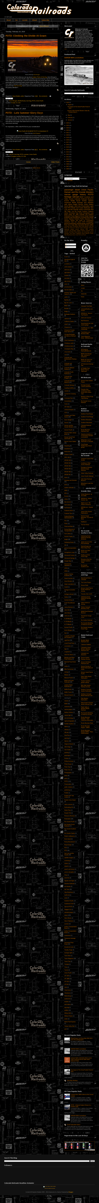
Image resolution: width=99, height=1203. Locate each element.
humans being (68, 600)
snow (92, 230)
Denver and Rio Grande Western (78, 192)
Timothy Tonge (68, 950)
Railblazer (84, 521)
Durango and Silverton (85, 202)
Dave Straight (68, 419)
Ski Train (67, 211)
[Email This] (6, 98)
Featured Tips (89, 223)
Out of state (71, 225)
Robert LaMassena (69, 836)
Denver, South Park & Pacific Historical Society (87, 589)
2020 (67, 135)
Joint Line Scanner (86, 317)
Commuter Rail (88, 209)
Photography (89, 222)
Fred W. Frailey (68, 536)
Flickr (65, 225)
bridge (66, 311)
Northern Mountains (86, 419)
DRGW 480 (67, 466)
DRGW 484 (67, 468)
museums (67, 202)
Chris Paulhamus (69, 340)
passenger (69, 190)
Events (66, 201)
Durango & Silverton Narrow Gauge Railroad (86, 469)
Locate (24, 20)
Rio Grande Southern (81, 211)
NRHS (66, 726)
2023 (67, 127)
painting (66, 752)
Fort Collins (67, 533)
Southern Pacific (79, 219)
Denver (82, 216)
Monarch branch (68, 695)
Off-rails (87, 225)
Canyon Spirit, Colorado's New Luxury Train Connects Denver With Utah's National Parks (81, 1059)
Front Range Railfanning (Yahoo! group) (86, 446)
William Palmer (68, 1016)
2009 (67, 161)
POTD (33, 101)
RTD (69, 208)
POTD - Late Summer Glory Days (24, 112)
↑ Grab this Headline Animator (49, 1188)
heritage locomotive (69, 589)
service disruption (69, 872)
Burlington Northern (88, 227)
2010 (67, 159)
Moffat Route (22, 101)
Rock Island (67, 839)
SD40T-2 (66, 866)
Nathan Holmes (81, 230)
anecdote (66, 278)
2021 (67, 132)
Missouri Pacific (89, 233)
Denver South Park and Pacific (79, 234)
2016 (67, 144)
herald (66, 587)
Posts (68, 244)
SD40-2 (66, 863)
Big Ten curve (68, 302)
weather (66, 1001)
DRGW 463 (67, 463)
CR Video (67, 406)
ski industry (67, 886)
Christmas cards (68, 343)
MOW (74, 202)
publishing (67, 790)
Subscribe (45, 20)
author (66, 297)
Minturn (66, 675)
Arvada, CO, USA (15, 103)
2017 (67, 142)
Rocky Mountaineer (69, 841)
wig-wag (66, 1007)
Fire (92, 219)
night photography (69, 721)
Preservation (85, 206)
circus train (67, 351)
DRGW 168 (67, 460)
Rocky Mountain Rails (87, 723)
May (69, 115)
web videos (68, 204)
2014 (67, 149)
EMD (87, 229)
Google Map (67, 561)
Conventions (89, 220)
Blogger (71, 1192)
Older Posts (55, 162)
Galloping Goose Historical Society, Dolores (86, 598)
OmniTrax (67, 735)
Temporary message (69, 938)
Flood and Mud (68, 526)
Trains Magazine (75, 216)
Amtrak (84, 201)
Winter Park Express (70, 1021)
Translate (70, 180)
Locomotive (83, 217)
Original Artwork (74, 229)
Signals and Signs (69, 880)
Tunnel (66, 970)
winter (66, 1018)
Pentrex (66, 758)
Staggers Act (67, 909)
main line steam (76, 222)
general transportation (70, 223)
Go (16, 20)
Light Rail (67, 640)
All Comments (70, 247)
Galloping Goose (80, 233)
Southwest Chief (68, 903)
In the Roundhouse (75, 217)
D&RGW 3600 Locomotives (74, 58)
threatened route (68, 947)
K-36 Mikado (67, 621)
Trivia (65, 967)
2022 (67, 130)
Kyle (65, 633)
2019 (67, 137)
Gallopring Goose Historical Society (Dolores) (86, 537)
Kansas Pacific (68, 627)
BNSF (82, 197)
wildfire (91, 225)
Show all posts (44, 26)
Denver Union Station (85, 204)
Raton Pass (67, 810)
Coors (66, 404)
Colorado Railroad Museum (83, 199)
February (70, 117)
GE (13, 154)
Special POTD (68, 906)
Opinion (90, 201)
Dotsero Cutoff (68, 454)
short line (66, 877)
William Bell (67, 1013)
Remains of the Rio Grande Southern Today (86, 561)
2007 (67, 166)
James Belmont (68, 607)
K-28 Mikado (67, 618)
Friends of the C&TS (86, 594)
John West (67, 613)
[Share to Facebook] (10, 98)
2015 (67, 147)
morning (28, 101)
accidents (88, 230)
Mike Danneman (79, 225)
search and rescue (69, 869)
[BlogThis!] (8, 98)
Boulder (66, 308)
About (34, 20)
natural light (67, 715)
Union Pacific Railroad (87, 476)
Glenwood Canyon (69, 555)
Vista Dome (67, 990)
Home (28, 162)
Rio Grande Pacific (69, 821)
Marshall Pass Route (70, 662)
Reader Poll (67, 813)
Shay (65, 875)
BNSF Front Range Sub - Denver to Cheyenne (86, 355)
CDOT (83, 222)
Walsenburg (67, 996)
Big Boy (66, 300)
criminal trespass (69, 409)
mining (66, 672)
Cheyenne (67, 327)
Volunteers (87, 219)
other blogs (67, 746)
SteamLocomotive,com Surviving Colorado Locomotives (87, 435)
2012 (67, 154)
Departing (66, 229)
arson (65, 284)
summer (26, 154)
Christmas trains (68, 226)
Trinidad (66, 964)
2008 (67, 164)
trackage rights (68, 952)
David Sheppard (36, 133)
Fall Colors (72, 233)
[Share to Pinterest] (12, 98)
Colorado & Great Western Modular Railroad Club (86, 649)
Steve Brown (67, 918)
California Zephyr (69, 321)
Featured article (68, 510)
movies (66, 700)
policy (66, 778)
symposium (67, 935)
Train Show (67, 955)
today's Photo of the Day (40, 77)
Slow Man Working (72, 1080)
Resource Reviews (75, 227)
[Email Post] (50, 96)
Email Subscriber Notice (73, 1124)
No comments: (43, 96)
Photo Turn (67, 769)
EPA (65, 493)
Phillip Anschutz (68, 761)
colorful (66, 391)
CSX (65, 412)
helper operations (69, 584)
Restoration (67, 216)
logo (65, 649)
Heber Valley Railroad (87, 473)
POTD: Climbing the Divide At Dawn (26, 35)
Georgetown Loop (88, 213)
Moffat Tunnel (68, 692)
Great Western (85, 226)
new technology (85, 232)
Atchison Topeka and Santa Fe (74, 220)
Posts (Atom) (36, 168)
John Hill (91, 226)
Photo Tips (67, 227)
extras (81, 209)
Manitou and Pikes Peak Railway (72, 232)
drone (66, 477)
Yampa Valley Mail (69, 1026)
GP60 (66, 571)
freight (75, 204)
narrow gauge (71, 194)
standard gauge (81, 223)
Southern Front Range (87, 416)
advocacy (67, 269)
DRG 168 (67, 457)
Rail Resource (85, 320)
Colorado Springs (69, 385)
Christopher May (77, 226)
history (83, 194)
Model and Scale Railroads (80, 208)
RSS (65, 847)
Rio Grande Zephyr (69, 833)
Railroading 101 (68, 807)
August (70, 104)
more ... (66, 49)
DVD (65, 484)
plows (81, 227)
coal (10, 154)
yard (65, 1029)
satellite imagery (68, 857)
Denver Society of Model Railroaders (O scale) (87, 668)
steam (77, 190)
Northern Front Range (87, 414)
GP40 (66, 568)
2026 (67, 102)
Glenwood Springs (69, 558)
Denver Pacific (68, 430)
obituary (66, 729)
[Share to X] (9, 98)
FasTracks (67, 507)
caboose (82, 229)
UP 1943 (66, 975)
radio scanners (68, 804)
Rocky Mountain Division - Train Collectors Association (87, 719)
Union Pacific (39, 101)
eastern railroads (69, 487)
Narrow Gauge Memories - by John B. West (87, 517)
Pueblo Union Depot (70, 800)
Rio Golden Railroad (86, 620)
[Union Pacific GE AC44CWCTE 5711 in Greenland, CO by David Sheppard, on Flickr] (32, 131)
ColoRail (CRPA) (69, 388)
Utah (65, 987)
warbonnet (67, 998)
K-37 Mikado (67, 624)
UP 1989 (75, 214)
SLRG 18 (66, 895)
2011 (67, 156)
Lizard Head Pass (69, 643)
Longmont (67, 651)
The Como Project (86, 582)
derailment (67, 222)
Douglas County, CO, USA (18, 156)
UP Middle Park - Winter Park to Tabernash (85, 370)
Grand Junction (68, 578)
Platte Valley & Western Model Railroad (85, 708)
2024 (67, 125)
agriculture (67, 272)
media (66, 666)
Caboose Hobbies (86, 644)
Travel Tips (67, 961)
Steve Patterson (68, 921)
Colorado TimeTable (86, 306)
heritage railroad (71, 197)
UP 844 (66, 984)
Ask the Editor (68, 289)
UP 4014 (66, 981)
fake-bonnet (67, 502)
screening (67, 860)
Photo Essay (67, 764)
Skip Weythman (68, 234)
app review (67, 281)
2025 (67, 123)
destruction (67, 451)
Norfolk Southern (69, 723)
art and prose (68, 287)
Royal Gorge (68, 214)
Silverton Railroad (69, 883)
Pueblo (66, 792)
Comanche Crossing (70, 393)
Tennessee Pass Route (75, 213)
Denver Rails (84, 585)
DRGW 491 (67, 474)
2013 (67, 152)
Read (9, 20)
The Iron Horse (85, 524)
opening (66, 738)
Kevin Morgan (36, 74)
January (70, 120)
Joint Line (77, 206)
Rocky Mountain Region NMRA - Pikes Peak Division (87, 732)
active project (68, 266)
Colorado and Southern (86, 214)
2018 (67, 140)
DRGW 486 (67, 471)
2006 (67, 168)
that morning (18, 86)
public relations (68, 787)
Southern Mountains (86, 422)
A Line (66, 256)
